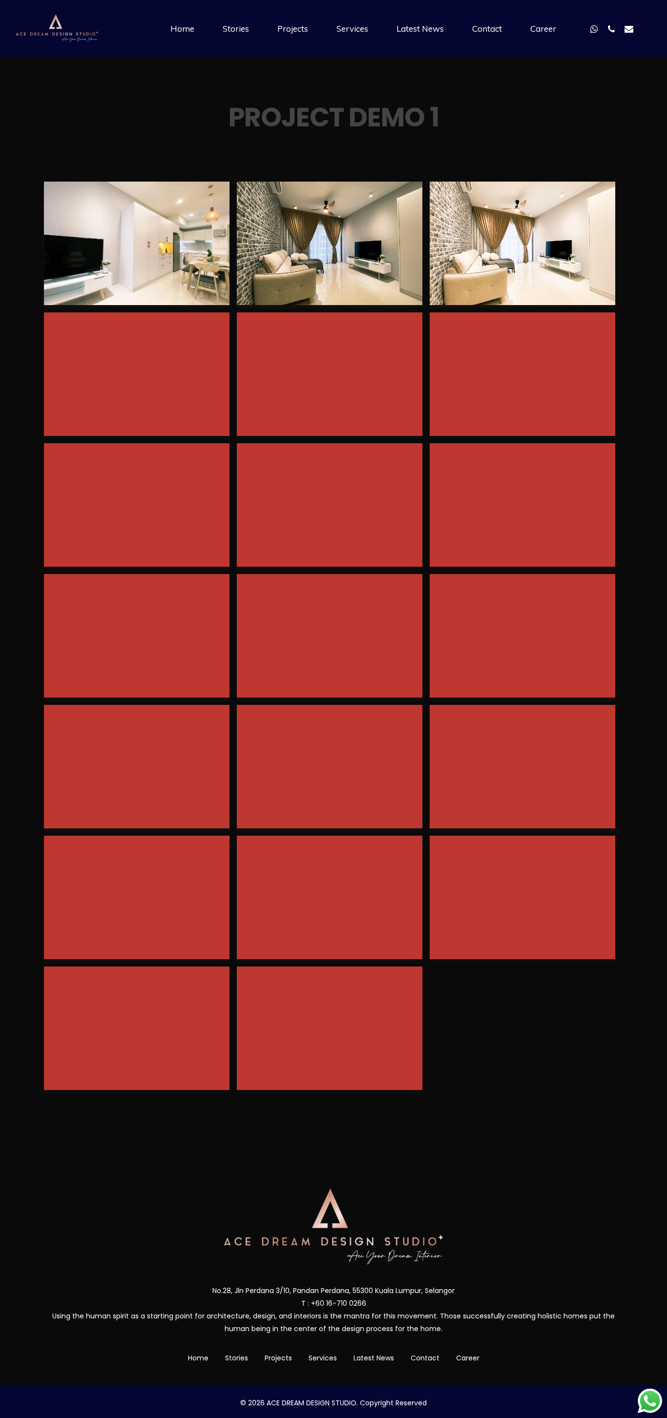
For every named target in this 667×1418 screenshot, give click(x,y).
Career (467, 1358)
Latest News (374, 1358)
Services (323, 1358)
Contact (425, 1358)
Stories (236, 1358)
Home (198, 1358)
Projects (278, 1358)
